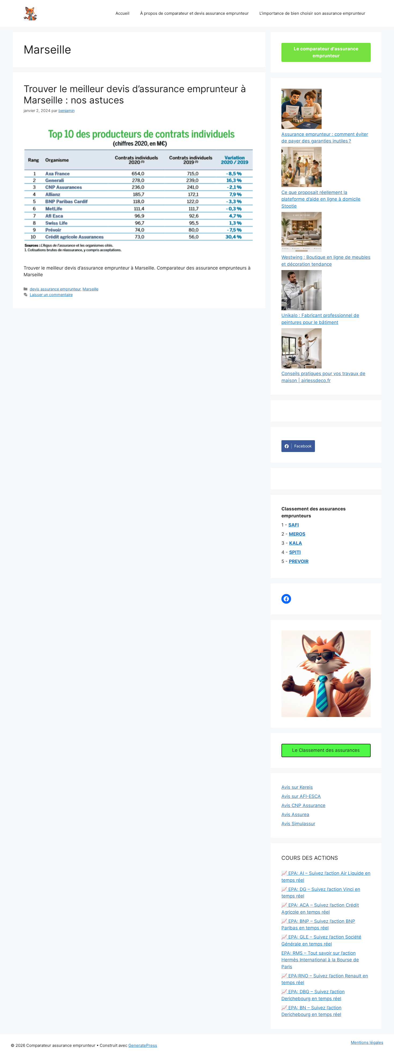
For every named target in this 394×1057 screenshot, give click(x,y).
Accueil (122, 13)
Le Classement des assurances (326, 750)
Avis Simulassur (298, 823)
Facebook (303, 446)
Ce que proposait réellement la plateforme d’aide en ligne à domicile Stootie (320, 199)
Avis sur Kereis (297, 787)
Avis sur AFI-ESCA (301, 796)
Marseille (90, 289)
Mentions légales (367, 1042)
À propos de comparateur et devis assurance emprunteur (194, 13)
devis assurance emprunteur (55, 289)
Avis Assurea (295, 814)
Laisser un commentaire (51, 294)
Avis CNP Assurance (303, 805)
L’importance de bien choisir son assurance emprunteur (312, 13)
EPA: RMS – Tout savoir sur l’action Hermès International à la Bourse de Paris (320, 959)
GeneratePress (142, 1045)
